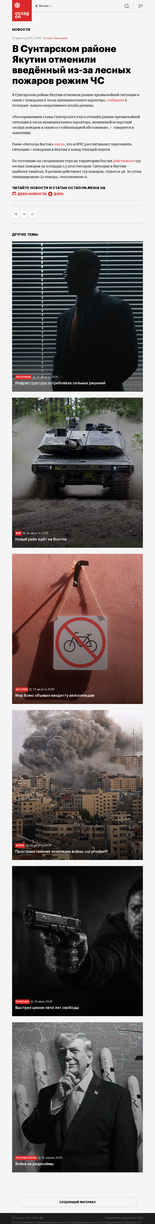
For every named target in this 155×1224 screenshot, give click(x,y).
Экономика (23, 377)
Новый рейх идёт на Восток (41, 539)
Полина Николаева (55, 38)
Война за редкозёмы (34, 1164)
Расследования (26, 1158)
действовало (124, 161)
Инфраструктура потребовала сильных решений (60, 383)
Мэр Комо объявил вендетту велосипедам (54, 696)
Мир (18, 533)
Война (20, 845)
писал (59, 144)
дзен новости (32, 194)
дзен (58, 194)
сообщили (115, 100)
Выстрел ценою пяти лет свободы (47, 1008)
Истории (21, 689)
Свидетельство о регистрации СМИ (124, 1218)
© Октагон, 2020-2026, (27, 1218)
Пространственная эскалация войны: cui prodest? (61, 852)
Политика (22, 1002)
